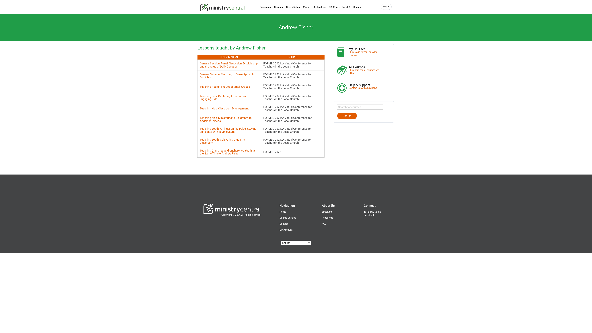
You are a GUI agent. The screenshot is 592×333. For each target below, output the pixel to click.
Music (306, 7)
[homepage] (232, 213)
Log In (386, 6)
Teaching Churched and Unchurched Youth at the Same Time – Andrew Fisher (227, 152)
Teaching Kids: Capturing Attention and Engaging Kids (223, 98)
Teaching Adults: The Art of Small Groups (225, 86)
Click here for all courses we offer (364, 72)
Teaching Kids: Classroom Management (224, 108)
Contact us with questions (363, 87)
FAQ (324, 223)
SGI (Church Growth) (339, 7)
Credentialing (293, 7)
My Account (286, 229)
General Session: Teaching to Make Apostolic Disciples (227, 76)
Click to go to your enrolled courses (363, 54)
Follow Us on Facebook (372, 213)
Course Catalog (288, 217)
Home (283, 211)
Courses (278, 7)
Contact (357, 7)
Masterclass (319, 7)
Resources (265, 7)
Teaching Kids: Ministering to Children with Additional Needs (226, 119)
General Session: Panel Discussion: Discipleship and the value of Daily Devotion (229, 65)
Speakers (327, 211)
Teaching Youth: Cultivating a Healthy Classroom (222, 141)
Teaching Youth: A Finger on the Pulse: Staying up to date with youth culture (228, 130)
